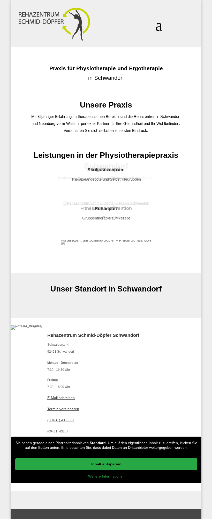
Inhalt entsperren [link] (106, 464)
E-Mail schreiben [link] (61, 398)
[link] (54, 24)
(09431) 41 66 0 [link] (60, 420)
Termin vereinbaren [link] (63, 409)
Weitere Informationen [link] (106, 476)
